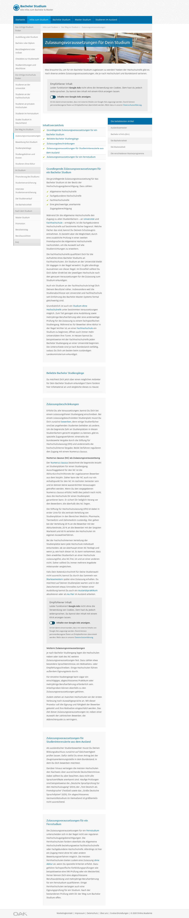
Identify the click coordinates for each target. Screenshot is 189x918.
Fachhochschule (54, 222)
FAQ (17, 242)
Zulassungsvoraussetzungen (28, 135)
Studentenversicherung (26, 182)
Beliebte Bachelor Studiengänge (63, 138)
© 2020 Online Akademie (141, 913)
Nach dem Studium (23, 211)
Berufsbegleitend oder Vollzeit (25, 51)
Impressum (80, 913)
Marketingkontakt (65, 913)
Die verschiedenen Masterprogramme (127, 153)
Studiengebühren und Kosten (25, 156)
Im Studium (20, 170)
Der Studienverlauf (24, 198)
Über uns (104, 913)
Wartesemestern (55, 579)
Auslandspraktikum (87, 590)
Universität (89, 219)
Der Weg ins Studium (24, 129)
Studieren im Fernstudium (27, 113)
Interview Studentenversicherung (26, 191)
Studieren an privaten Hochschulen (25, 106)
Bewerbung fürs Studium (26, 142)
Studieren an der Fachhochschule (23, 96)
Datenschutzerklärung (132, 105)
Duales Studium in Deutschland (23, 121)
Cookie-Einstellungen (119, 913)
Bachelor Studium (61, 19)
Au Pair (70, 594)
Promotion (20, 223)
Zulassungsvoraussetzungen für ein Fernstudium (71, 156)
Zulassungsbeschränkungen (61, 143)
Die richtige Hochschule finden (25, 77)
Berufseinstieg (22, 229)
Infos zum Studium (39, 19)
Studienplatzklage (23, 148)
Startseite (20, 19)
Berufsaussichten (23, 235)
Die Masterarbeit (118, 147)
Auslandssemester (119, 127)
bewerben (66, 421)
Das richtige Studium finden (24, 29)
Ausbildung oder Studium (27, 37)
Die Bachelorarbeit (119, 140)
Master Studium (83, 19)
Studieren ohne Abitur (25, 163)
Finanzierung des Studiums (27, 176)
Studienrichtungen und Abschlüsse (26, 67)
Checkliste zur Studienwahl (27, 58)
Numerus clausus (60, 462)
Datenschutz (92, 913)
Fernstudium (92, 830)
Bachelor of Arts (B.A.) (120, 134)
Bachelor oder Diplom (25, 43)
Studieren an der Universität (23, 86)
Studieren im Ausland (106, 19)
